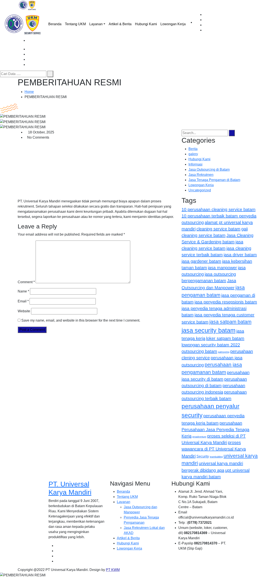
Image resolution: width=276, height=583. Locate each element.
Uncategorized (199, 190)
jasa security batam (208, 330)
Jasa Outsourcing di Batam (209, 169)
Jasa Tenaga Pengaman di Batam (214, 180)
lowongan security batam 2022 (211, 344)
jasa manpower (222, 267)
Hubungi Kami (146, 24)
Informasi (195, 164)
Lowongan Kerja (173, 24)
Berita (193, 149)
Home (29, 92)
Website (24, 311)
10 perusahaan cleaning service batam (219, 209)
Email (23, 301)
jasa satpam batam (230, 322)
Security (202, 456)
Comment (26, 282)
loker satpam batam (225, 338)
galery (193, 154)
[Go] (50, 74)
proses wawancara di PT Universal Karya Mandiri (214, 449)
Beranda (54, 24)
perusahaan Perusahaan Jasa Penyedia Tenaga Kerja (215, 429)
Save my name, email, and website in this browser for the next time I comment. (80, 320)
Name (23, 291)
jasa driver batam (240, 254)
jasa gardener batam (201, 261)
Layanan (96, 24)
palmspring (223, 352)
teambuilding (216, 456)
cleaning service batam (218, 229)
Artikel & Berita (120, 24)
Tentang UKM (75, 24)
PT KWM (113, 570)
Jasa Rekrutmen (200, 175)
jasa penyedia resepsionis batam (225, 302)
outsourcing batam (199, 351)
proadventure (199, 436)
